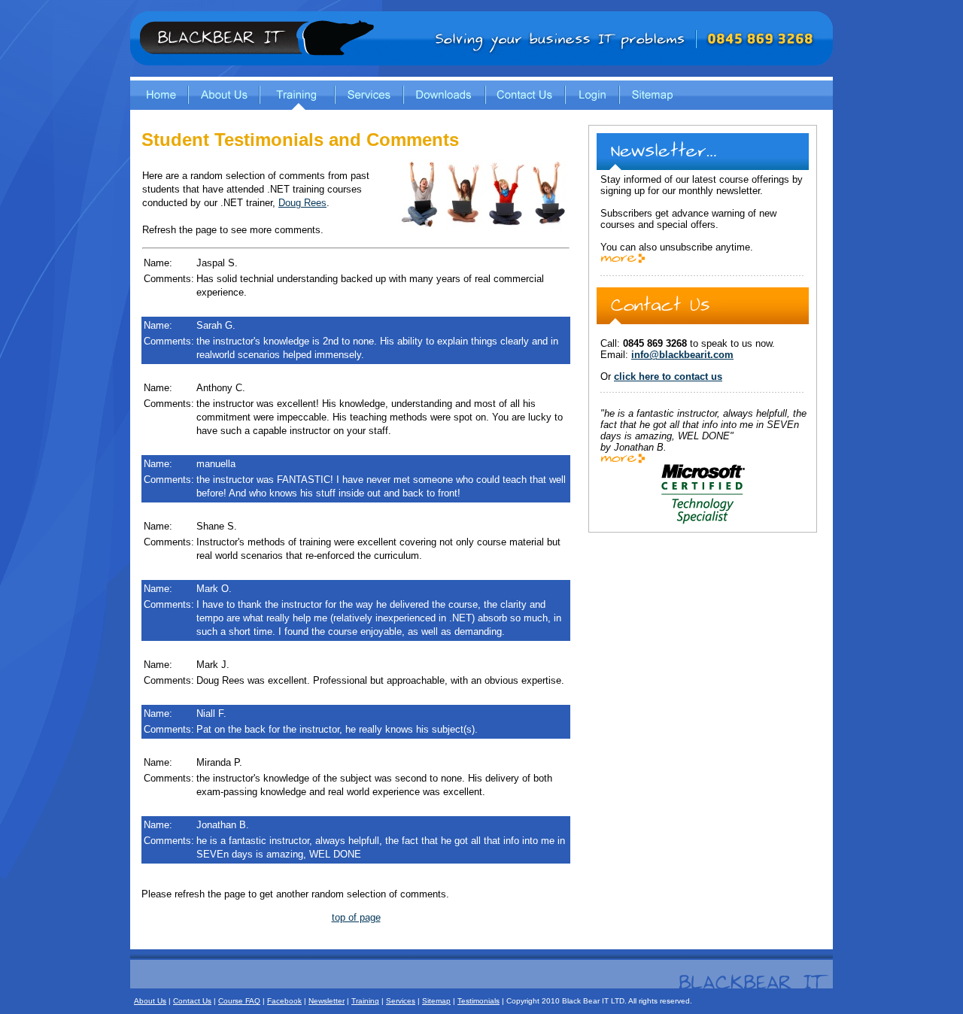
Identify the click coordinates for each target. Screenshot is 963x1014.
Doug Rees (302, 202)
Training (365, 1001)
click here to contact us (668, 376)
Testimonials (478, 1001)
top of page (356, 917)
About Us (150, 1001)
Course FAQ (239, 1001)
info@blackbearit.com (682, 354)
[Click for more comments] (623, 460)
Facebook (284, 1001)
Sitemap (436, 1001)
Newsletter (326, 1001)
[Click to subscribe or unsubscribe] (623, 260)
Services (400, 1001)
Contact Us (192, 1001)
